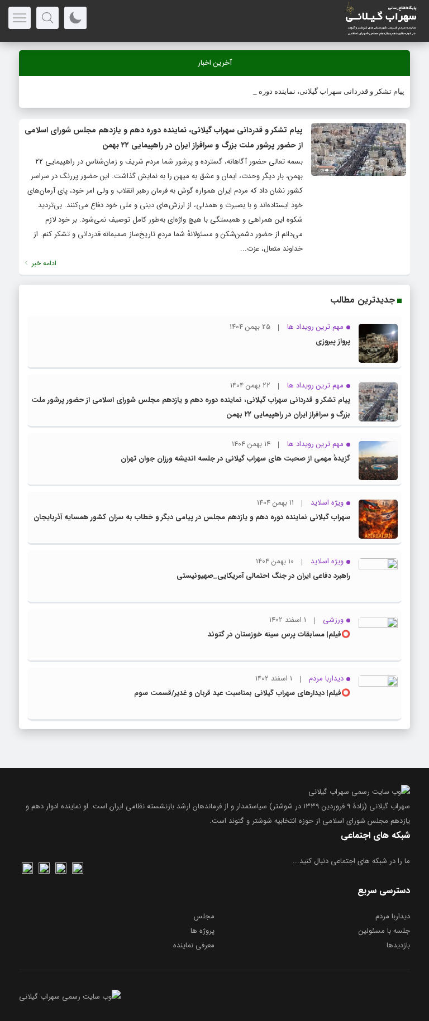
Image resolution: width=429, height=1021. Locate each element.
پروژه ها (202, 931)
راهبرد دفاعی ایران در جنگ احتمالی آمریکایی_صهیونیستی (263, 576)
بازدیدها (398, 945)
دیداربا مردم (392, 916)
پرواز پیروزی (333, 341)
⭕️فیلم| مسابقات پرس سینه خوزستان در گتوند (279, 634)
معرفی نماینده (193, 945)
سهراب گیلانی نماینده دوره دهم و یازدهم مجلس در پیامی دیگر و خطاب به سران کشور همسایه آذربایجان (192, 517)
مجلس (204, 916)
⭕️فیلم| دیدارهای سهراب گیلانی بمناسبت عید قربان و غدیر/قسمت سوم (242, 693)
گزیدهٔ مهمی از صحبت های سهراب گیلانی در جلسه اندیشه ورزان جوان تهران (235, 458)
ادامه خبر (43, 263)
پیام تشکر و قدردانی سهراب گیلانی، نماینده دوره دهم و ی (318, 91)
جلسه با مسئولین (384, 931)
